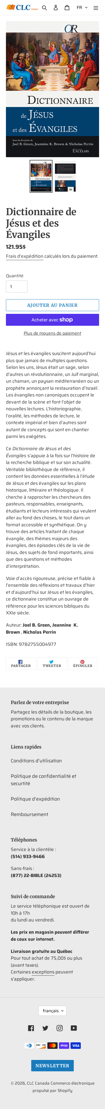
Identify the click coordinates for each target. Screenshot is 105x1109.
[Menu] (96, 7)
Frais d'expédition (24, 256)
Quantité (14, 276)
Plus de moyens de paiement (52, 333)
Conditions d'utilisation (36, 761)
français (51, 1010)
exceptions (43, 971)
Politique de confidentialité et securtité (43, 779)
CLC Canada (38, 1083)
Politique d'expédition (35, 799)
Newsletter (53, 1065)
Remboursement (29, 814)
